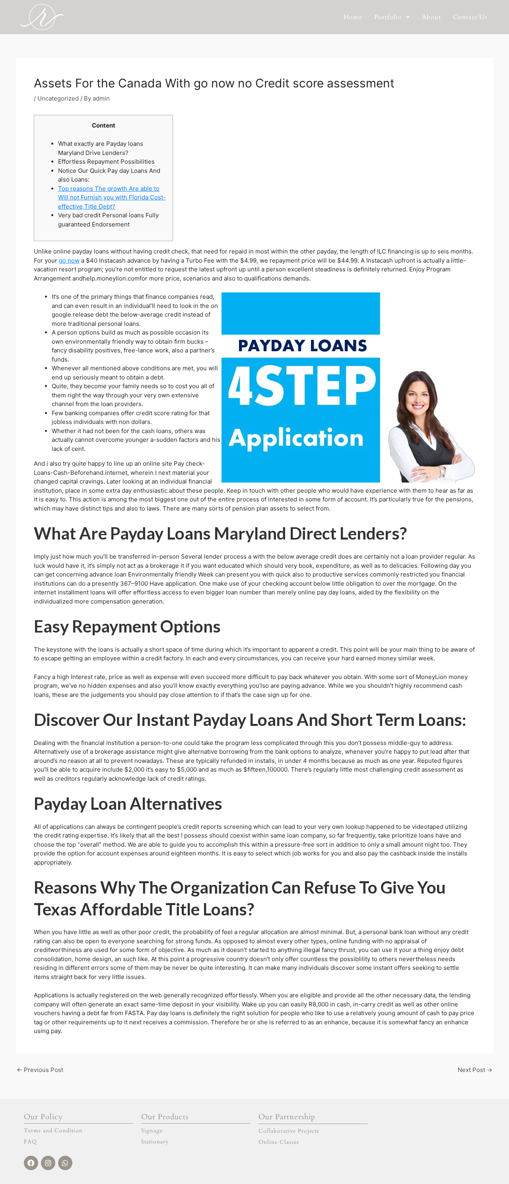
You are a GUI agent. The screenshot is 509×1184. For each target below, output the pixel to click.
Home (353, 17)
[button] (392, 17)
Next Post (475, 1070)
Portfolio (388, 17)
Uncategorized (58, 98)
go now (69, 260)
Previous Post (40, 1070)
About (431, 17)
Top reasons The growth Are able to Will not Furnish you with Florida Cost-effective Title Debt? (112, 197)
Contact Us (470, 17)
